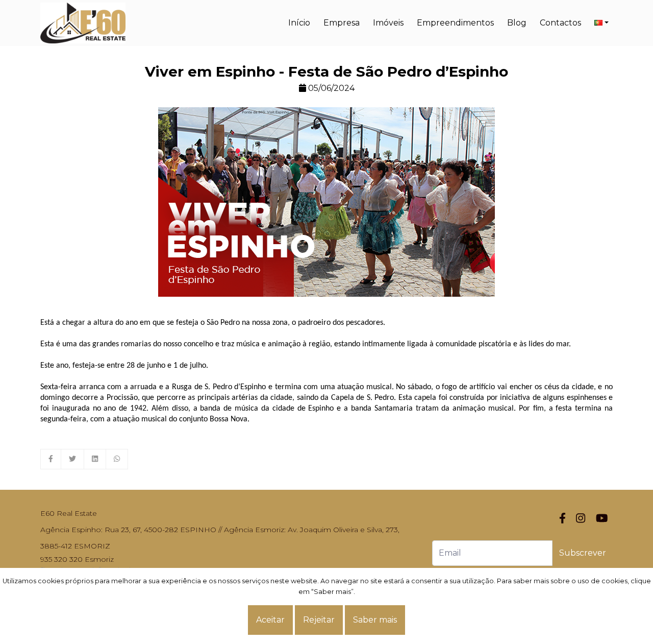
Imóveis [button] (388, 23)
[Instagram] (580, 518)
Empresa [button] (341, 23)
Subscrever (582, 553)
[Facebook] (562, 518)
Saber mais (375, 620)
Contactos (560, 23)
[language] (601, 23)
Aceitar (270, 620)
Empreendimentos (455, 23)
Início (299, 23)
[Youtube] (602, 518)
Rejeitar (319, 620)
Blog (516, 23)
